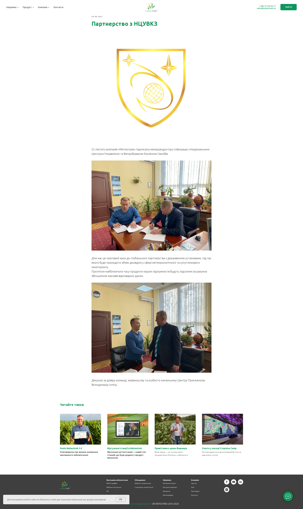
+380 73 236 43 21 (267, 6)
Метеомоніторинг (169, 483)
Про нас (194, 483)
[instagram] (226, 491)
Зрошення (166, 491)
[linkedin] (240, 483)
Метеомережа (168, 495)
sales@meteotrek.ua (266, 8)
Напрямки (11, 7)
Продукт (27, 7)
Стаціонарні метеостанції (144, 487)
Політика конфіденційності (138, 504)
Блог (192, 487)
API (107, 491)
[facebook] (226, 483)
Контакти (58, 7)
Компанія (42, 7)
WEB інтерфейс (111, 483)
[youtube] (233, 483)
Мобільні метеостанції (143, 483)
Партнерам (195, 491)
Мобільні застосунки (113, 487)
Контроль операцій (170, 487)
